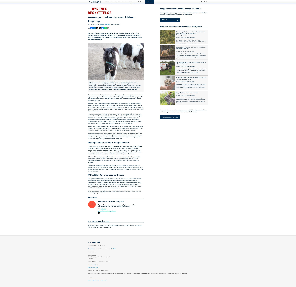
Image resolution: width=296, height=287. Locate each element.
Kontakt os (91, 249)
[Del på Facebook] (91, 28)
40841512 (103, 209)
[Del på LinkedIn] (94, 28)
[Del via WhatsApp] (105, 28)
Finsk (105, 280)
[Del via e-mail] (108, 28)
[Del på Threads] (100, 28)
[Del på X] (97, 28)
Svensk (101, 280)
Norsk (97, 280)
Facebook (95, 265)
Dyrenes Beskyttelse (105, 24)
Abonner (164, 20)
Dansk (89, 280)
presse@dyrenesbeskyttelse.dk (107, 211)
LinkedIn (90, 265)
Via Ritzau (113, 249)
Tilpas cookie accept (93, 268)
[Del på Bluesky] (102, 28)
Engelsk (94, 280)
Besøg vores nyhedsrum (170, 117)
